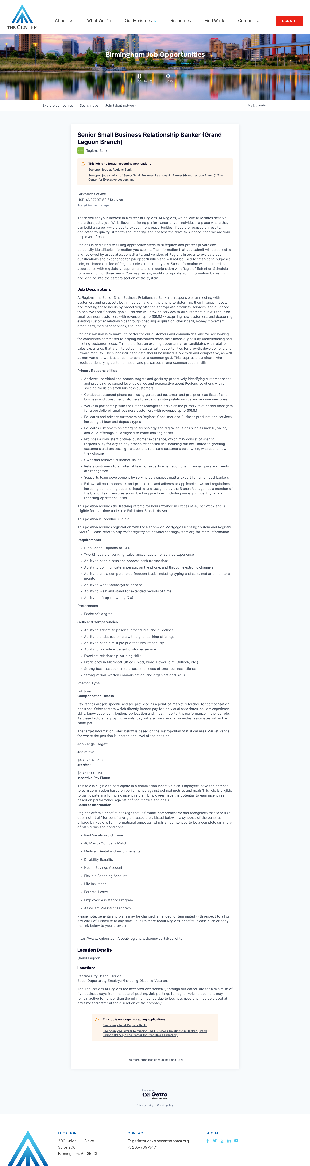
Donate (289, 21)
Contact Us (249, 21)
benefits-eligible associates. (131, 817)
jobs (89, 105)
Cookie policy (165, 1105)
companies (57, 105)
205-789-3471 (145, 1148)
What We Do (99, 21)
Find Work (214, 21)
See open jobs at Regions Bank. (110, 169)
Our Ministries (138, 21)
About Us (64, 21)
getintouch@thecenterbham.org (160, 1141)
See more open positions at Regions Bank (155, 1059)
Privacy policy (145, 1105)
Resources (180, 21)
